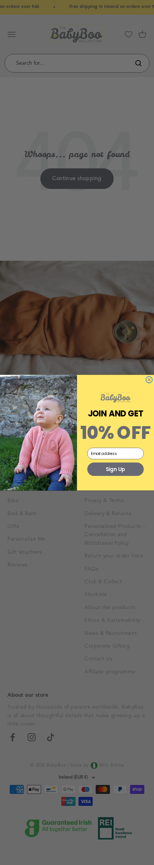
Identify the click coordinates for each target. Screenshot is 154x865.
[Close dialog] (149, 379)
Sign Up (115, 469)
